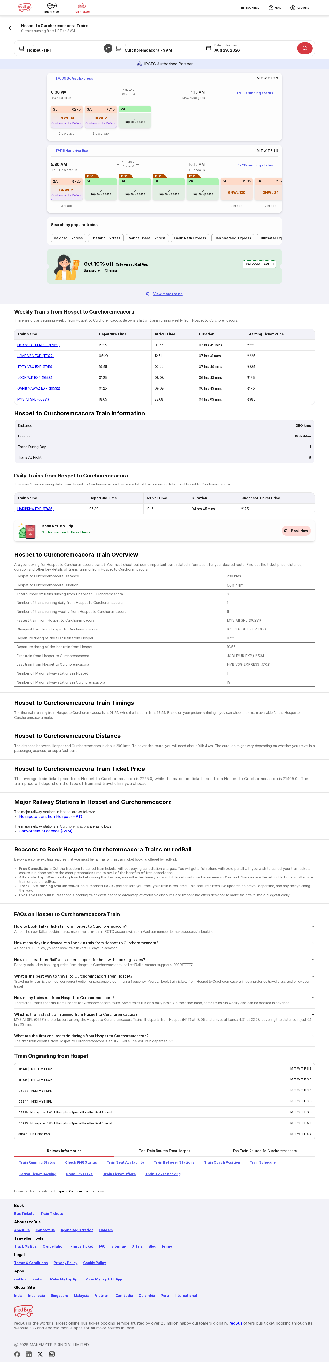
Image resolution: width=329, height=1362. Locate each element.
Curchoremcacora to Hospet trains (66, 532)
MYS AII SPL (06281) (33, 399)
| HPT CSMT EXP (39, 1069)
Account (303, 7)
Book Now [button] (299, 531)
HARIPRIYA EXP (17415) (35, 509)
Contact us (45, 1230)
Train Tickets (51, 1213)
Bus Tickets (24, 1213)
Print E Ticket (81, 1246)
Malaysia (81, 1295)
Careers (106, 1230)
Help (278, 7)
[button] (108, 48)
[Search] (305, 48)
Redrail (38, 1279)
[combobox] (61, 48)
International (186, 1295)
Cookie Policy (94, 1263)
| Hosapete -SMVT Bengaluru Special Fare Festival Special (70, 1112)
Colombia (147, 1295)
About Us (22, 1230)
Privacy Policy (65, 1263)
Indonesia (36, 1295)
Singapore (59, 1295)
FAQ (102, 1246)
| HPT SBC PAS (39, 1134)
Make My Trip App (64, 1279)
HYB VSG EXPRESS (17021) (38, 345)
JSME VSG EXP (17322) (35, 356)
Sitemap (118, 1246)
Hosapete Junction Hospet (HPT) (50, 816)
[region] (164, 107)
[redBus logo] (25, 8)
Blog (152, 1246)
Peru (165, 1295)
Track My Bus (25, 1246)
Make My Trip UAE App (103, 1279)
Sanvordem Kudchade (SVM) (45, 831)
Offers (137, 1246)
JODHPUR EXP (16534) (35, 377)
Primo (167, 1246)
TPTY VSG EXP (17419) (35, 367)
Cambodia (124, 1295)
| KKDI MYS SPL (40, 1090)
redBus (20, 1279)
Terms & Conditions (31, 1263)
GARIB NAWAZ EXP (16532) (38, 388)
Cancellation (54, 1246)
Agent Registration (77, 1230)
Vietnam (102, 1295)
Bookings (252, 7)
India (18, 1295)
